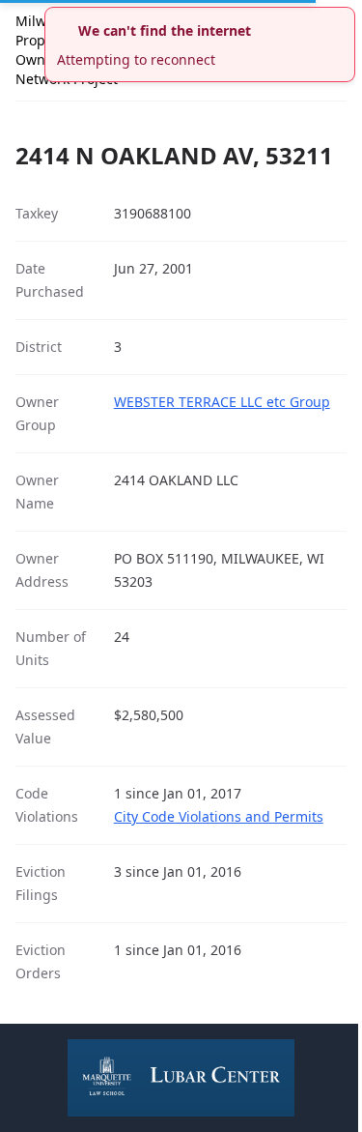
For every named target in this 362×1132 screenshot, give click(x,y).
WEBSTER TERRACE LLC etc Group (222, 401)
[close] (342, 19)
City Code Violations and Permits (218, 816)
